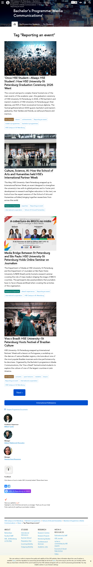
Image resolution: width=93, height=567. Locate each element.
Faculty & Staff (8, 536)
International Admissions (46, 403)
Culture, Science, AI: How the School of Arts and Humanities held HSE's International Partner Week (28, 174)
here (14, 560)
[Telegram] (9, 486)
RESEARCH (42, 529)
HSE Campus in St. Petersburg (15, 128)
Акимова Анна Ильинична (12, 459)
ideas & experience (28, 291)
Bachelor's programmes (32, 521)
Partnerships (8, 533)
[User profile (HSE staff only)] (85, 2)
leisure (45, 377)
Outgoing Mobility (27, 547)
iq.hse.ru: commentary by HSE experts (61, 543)
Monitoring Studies (44, 539)
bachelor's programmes (30, 123)
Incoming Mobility (27, 544)
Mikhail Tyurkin (9, 427)
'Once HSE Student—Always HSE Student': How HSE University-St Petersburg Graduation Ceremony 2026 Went (28, 83)
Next (18, 392)
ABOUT (7, 529)
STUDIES (24, 529)
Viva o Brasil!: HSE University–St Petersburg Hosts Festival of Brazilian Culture (27, 341)
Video (57, 554)
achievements (26, 119)
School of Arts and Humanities (34, 210)
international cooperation (13, 210)
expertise (25, 206)
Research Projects (43, 536)
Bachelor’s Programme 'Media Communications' (38, 13)
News (19, 523)
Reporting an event (40, 119)
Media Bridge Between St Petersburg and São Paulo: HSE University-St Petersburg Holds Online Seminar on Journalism (27, 258)
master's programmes (12, 123)
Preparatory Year (26, 541)
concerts (18, 377)
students (38, 377)
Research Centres (43, 533)
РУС (73, 2)
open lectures (28, 377)
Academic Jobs (43, 547)
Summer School (26, 538)
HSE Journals (59, 538)
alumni (17, 119)
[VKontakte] (5, 486)
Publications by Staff (61, 535)
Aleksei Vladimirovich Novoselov (14, 443)
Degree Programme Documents (17, 409)
